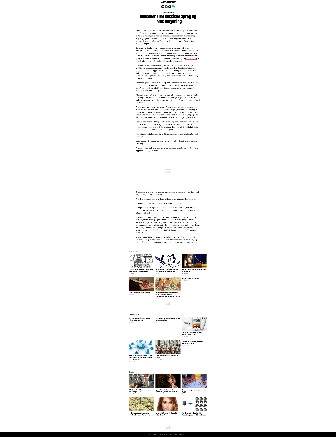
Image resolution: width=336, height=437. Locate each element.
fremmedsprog (191, 58)
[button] (130, 2)
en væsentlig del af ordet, (184, 30)
